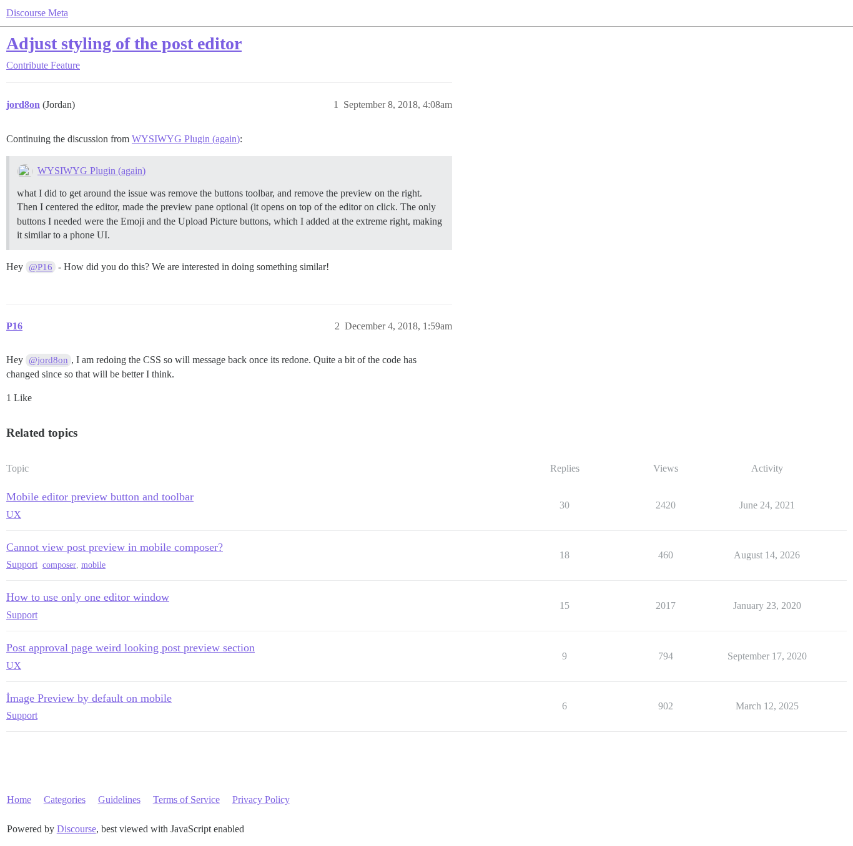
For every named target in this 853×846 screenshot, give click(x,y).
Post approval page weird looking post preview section (130, 647)
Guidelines (119, 799)
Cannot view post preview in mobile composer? (114, 547)
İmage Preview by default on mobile (89, 698)
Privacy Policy (261, 799)
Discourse (76, 829)
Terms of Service (186, 799)
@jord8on (48, 360)
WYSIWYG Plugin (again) (186, 139)
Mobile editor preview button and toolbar (100, 496)
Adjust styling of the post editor (124, 43)
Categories (65, 799)
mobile (93, 565)
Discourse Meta (37, 12)
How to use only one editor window (87, 597)
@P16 (40, 267)
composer (59, 565)
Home (19, 799)
